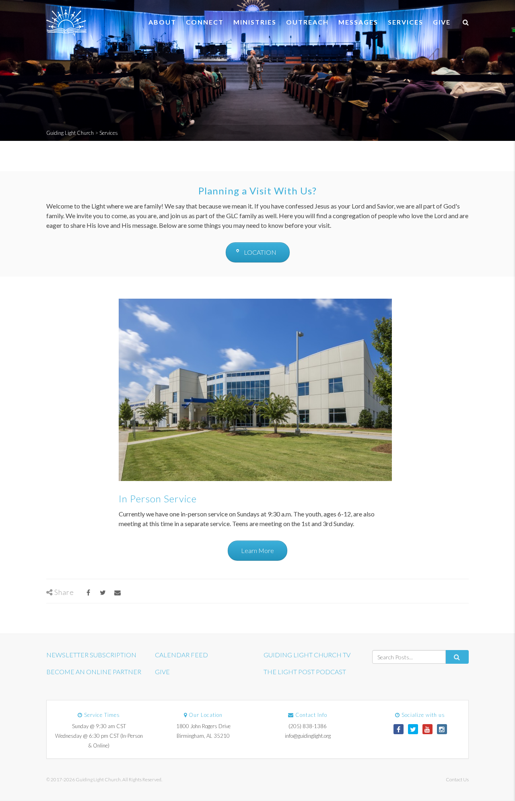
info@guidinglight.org (308, 736)
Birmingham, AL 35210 (203, 736)
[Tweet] (103, 592)
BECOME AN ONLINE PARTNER (93, 671)
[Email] (117, 592)
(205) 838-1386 (307, 726)
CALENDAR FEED (181, 655)
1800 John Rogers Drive (203, 726)
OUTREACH (307, 22)
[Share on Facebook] (88, 592)
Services (405, 22)
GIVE (442, 22)
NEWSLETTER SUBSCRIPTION (91, 655)
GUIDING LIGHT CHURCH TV (307, 655)
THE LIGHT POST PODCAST (305, 671)
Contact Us (457, 779)
